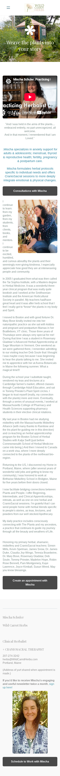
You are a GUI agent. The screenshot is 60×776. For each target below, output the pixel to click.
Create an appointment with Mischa (30, 582)
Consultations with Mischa (30, 190)
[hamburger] (8, 7)
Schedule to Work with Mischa (30, 761)
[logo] (34, 8)
